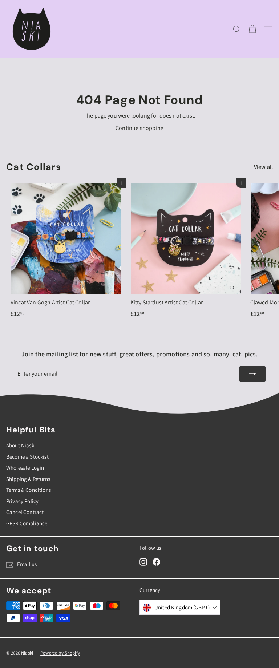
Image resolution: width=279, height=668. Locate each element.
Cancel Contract (25, 512)
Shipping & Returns (28, 478)
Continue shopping (139, 128)
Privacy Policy (22, 501)
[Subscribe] (252, 374)
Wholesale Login (25, 467)
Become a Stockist (27, 456)
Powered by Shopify (60, 653)
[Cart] (252, 29)
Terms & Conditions (28, 489)
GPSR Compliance (26, 523)
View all (263, 167)
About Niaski (21, 445)
